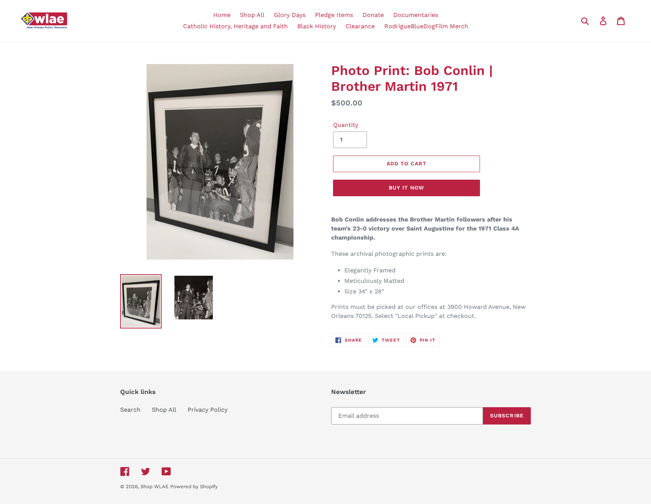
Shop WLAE (154, 486)
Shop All (164, 409)
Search (130, 409)
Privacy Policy (208, 409)
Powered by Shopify (194, 486)
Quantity (345, 124)
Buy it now (406, 188)
